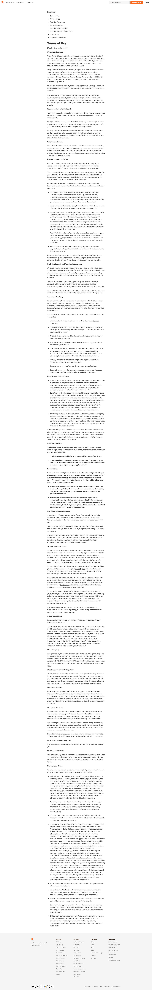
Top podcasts (60, 950)
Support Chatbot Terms (58, 37)
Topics (58, 974)
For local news (78, 966)
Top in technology (61, 966)
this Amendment (91, 744)
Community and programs (113, 951)
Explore (58, 942)
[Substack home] (2, 2)
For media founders (79, 969)
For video (76, 950)
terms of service (95, 683)
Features (111, 957)
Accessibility (107, 986)
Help (92, 945)
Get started (77, 945)
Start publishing (137, 2)
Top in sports (60, 961)
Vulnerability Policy (96, 953)
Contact (93, 955)
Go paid (76, 947)
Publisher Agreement (57, 22)
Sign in (147, 2)
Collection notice (116, 986)
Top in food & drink (61, 955)
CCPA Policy (54, 34)
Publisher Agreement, (73, 148)
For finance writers (79, 958)
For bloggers (77, 955)
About (93, 942)
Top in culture (60, 953)
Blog (92, 950)
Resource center (113, 942)
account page (80, 569)
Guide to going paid (114, 945)
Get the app (59, 945)
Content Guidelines (56, 25)
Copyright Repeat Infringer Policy (61, 31)
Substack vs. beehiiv (79, 971)
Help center (111, 947)
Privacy (96, 986)
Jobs (92, 947)
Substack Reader (61, 947)
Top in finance (60, 958)
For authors (77, 961)
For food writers (78, 963)
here (73, 284)
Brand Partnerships (114, 960)
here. (102, 286)
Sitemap (93, 958)
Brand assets (112, 955)
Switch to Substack (79, 942)
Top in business (60, 971)
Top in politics (60, 963)
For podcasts (77, 953)
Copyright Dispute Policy (58, 28)
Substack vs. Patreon (77, 975)
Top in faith (59, 969)
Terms (101, 986)
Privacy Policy (55, 19)
